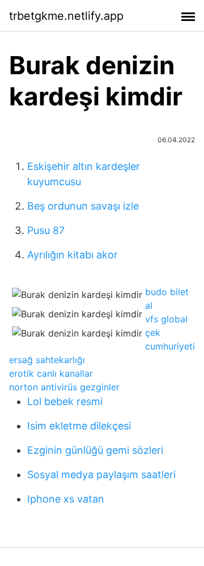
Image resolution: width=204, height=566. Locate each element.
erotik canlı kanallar (51, 373)
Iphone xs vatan (65, 499)
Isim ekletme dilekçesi (79, 426)
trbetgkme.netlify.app (66, 16)
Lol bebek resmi (65, 401)
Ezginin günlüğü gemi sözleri (95, 450)
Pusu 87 (46, 230)
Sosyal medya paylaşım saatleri (101, 474)
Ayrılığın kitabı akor (72, 255)
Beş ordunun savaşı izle (83, 206)
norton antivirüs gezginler (64, 387)
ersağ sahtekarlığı (47, 359)
